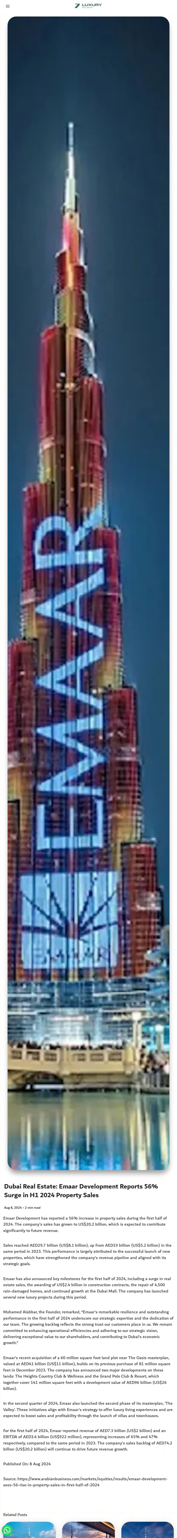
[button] (7, 1530)
